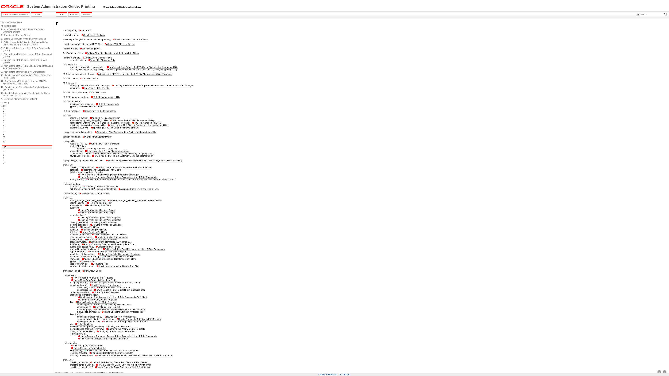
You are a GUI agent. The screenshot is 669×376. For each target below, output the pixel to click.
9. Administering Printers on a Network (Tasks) (23, 72)
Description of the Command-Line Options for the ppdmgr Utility (126, 132)
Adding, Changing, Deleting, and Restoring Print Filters (113, 53)
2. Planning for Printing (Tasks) (15, 35)
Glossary (5, 102)
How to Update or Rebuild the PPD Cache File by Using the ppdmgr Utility (143, 67)
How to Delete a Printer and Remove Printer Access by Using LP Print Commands (118, 177)
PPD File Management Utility (106, 97)
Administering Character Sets (98, 58)
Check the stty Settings (94, 35)
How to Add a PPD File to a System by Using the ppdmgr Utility (139, 125)
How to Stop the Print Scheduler (88, 345)
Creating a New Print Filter (104, 222)
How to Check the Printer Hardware (131, 39)
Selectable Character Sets (102, 60)
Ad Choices (344, 374)
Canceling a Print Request (106, 292)
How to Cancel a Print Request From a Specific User (120, 290)
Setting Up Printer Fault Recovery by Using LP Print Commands (135, 249)
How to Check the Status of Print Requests (93, 278)
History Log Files (85, 324)
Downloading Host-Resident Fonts (110, 234)
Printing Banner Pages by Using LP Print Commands (120, 309)
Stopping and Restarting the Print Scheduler (112, 353)
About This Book (8, 26)
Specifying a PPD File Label (97, 88)
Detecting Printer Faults (109, 247)
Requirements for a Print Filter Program (107, 251)
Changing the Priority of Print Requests (98, 300)
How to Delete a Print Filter (94, 232)
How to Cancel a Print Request (106, 285)
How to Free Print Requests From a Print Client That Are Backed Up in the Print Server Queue (131, 179)
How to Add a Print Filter (100, 203)
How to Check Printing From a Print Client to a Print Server (119, 362)
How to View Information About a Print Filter (118, 266)
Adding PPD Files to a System (120, 44)
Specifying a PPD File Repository (100, 111)
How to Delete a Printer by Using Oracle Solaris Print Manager (109, 175)
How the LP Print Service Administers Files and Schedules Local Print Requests (134, 355)
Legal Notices (117, 373)
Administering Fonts (91, 49)
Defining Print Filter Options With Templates (100, 217)
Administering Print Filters (99, 205)
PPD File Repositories (108, 104)
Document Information (11, 22)
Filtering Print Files (90, 227)
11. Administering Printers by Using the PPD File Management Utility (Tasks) (24, 82)
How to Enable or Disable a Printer (115, 287)
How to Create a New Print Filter (102, 239)
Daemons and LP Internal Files (95, 193)
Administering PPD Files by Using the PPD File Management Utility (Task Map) (135, 74)
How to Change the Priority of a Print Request (139, 319)
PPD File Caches (90, 78)
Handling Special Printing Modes (112, 237)
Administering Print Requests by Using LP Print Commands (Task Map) (113, 297)
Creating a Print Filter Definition (107, 225)
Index (3, 106)
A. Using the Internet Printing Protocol (19, 99)
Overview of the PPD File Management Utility (133, 120)
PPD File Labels (98, 92)
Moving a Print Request (119, 326)
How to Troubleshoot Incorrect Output (97, 210)
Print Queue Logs (92, 271)
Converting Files (100, 264)
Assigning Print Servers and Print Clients (102, 170)
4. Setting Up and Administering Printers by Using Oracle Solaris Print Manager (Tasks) (24, 43)
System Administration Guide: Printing (61, 6)
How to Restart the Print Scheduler (89, 348)
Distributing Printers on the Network (101, 186)
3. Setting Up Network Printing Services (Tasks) (23, 39)
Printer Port (86, 30)
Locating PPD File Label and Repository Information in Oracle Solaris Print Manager (153, 85)
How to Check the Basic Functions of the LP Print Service (124, 167)
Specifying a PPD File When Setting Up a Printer (116, 128)
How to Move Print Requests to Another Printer (95, 280)
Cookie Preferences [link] (327, 374)
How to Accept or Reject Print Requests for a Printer (115, 282)
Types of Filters (88, 261)
